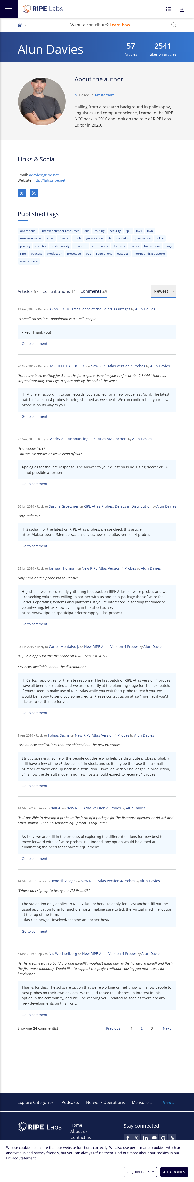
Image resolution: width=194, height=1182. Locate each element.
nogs (168, 246)
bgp (88, 253)
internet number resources (60, 231)
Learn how (120, 25)
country (40, 246)
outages (123, 253)
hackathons (152, 246)
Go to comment (34, 343)
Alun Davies (145, 309)
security (115, 231)
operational (28, 231)
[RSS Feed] (172, 1138)
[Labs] (20, 25)
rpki (128, 231)
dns (86, 231)
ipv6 (150, 231)
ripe (23, 253)
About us (79, 1131)
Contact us (80, 1137)
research (81, 246)
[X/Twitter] (22, 193)
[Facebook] (128, 1138)
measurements (31, 238)
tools (78, 238)
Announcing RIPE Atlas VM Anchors (97, 438)
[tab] (28, 291)
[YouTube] (154, 1138)
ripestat (64, 238)
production (54, 253)
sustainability (60, 246)
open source (29, 261)
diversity (119, 246)
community (100, 246)
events (134, 246)
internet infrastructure (149, 253)
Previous (113, 1028)
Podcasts (70, 1102)
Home (76, 1125)
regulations (104, 253)
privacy (25, 246)
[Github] (163, 1138)
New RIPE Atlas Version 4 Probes (118, 365)
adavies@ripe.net (44, 174)
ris (109, 238)
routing (99, 231)
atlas (50, 238)
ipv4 (139, 231)
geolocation (94, 238)
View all (169, 1102)
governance (142, 238)
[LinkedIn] (145, 1138)
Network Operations (105, 1102)
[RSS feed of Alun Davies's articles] (34, 193)
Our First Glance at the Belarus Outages (96, 309)
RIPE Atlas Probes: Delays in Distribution (118, 506)
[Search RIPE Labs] (173, 24)
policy (160, 238)
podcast (36, 253)
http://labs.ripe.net (49, 180)
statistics (122, 238)
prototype (74, 253)
